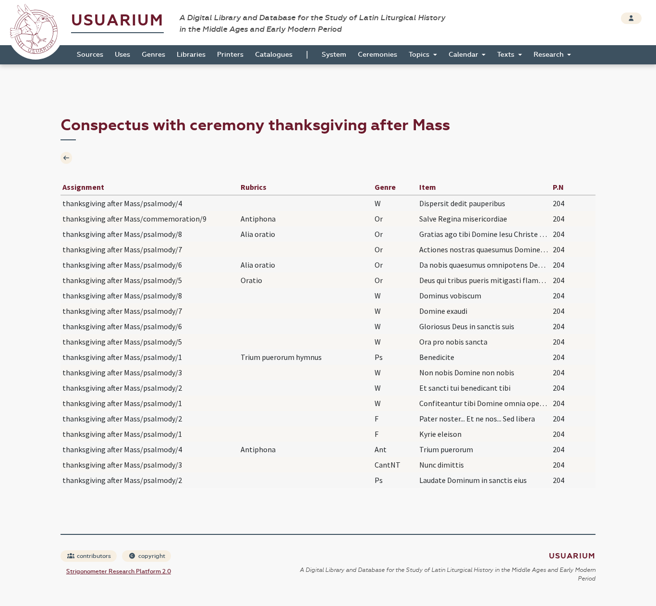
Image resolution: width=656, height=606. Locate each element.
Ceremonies (377, 54)
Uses (122, 54)
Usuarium (117, 20)
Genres (153, 54)
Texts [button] (506, 54)
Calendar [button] (464, 54)
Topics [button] (420, 54)
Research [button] (550, 54)
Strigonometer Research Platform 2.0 (118, 571)
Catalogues (273, 54)
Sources (90, 54)
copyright (151, 556)
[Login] (631, 18)
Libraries (191, 54)
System (334, 54)
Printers (230, 54)
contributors (93, 556)
